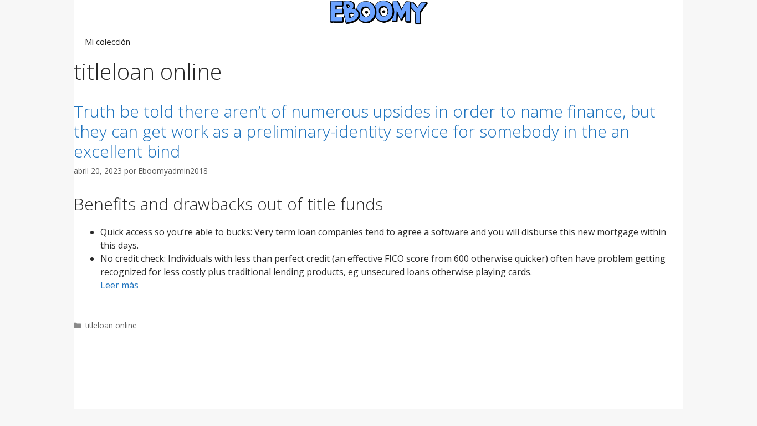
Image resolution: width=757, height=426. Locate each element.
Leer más (119, 285)
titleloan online (111, 325)
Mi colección (107, 41)
